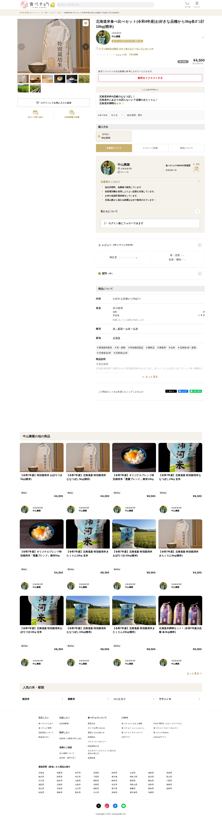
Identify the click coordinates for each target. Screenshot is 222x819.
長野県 (96, 781)
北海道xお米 (122, 353)
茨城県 (169, 773)
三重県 (169, 781)
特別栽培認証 (136, 347)
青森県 (59, 773)
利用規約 (91, 737)
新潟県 (151, 777)
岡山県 (41, 788)
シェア (184, 391)
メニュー (197, 7)
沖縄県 (151, 792)
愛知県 (151, 781)
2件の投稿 (133, 54)
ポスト (171, 391)
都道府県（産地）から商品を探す (55, 767)
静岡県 (132, 781)
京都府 (59, 784)
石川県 (41, 781)
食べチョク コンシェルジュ (133, 728)
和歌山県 (133, 784)
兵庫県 (96, 784)
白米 (135, 328)
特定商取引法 (93, 746)
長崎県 (59, 792)
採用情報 (91, 758)
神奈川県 (133, 777)
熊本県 (78, 792)
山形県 (132, 773)
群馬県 (59, 777)
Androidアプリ (159, 737)
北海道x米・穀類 (188, 347)
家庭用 (162, 347)
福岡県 (169, 788)
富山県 (169, 777)
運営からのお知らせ (96, 733)
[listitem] (42, 699)
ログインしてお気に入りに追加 (56, 103)
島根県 (169, 784)
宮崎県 (114, 792)
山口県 (78, 788)
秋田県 (114, 773)
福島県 (151, 773)
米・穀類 (118, 328)
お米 (127, 328)
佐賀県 (41, 792)
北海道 (116, 338)
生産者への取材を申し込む (70, 738)
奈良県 (114, 784)
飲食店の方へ (44, 737)
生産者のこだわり (110, 181)
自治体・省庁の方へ (67, 758)
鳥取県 (151, 784)
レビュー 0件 (121, 54)
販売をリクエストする (150, 78)
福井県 (59, 781)
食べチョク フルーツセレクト (165, 728)
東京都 (114, 777)
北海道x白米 (105, 353)
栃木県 (41, 777)
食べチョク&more (161, 733)
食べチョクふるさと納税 (132, 723)
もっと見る (151, 376)
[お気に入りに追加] (86, 23)
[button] (150, 253)
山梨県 (78, 781)
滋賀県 (41, 784)
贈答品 (151, 347)
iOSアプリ (126, 737)
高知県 (151, 788)
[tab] (150, 148)
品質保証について (46, 733)
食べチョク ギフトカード (132, 733)
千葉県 (96, 777)
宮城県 (96, 773)
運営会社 (91, 723)
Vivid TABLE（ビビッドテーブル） (168, 723)
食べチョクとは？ (46, 723)
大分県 (96, 792)
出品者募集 (64, 723)
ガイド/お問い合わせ (96, 728)
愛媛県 (132, 788)
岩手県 (78, 773)
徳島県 (96, 788)
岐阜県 (114, 781)
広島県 (59, 788)
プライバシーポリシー (97, 742)
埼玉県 (78, 777)
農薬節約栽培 (105, 347)
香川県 (114, 788)
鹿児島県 (133, 792)
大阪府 (78, 784)
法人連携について (66, 753)
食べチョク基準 (45, 728)
